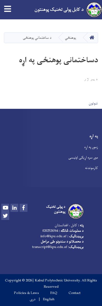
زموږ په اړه (91, 147)
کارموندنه (91, 168)
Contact (75, 293)
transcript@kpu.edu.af (49, 247)
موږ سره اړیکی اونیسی (83, 157)
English (48, 299)
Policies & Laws (26, 293)
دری (33, 299)
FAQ (53, 293)
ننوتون (93, 103)
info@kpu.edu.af (53, 236)
